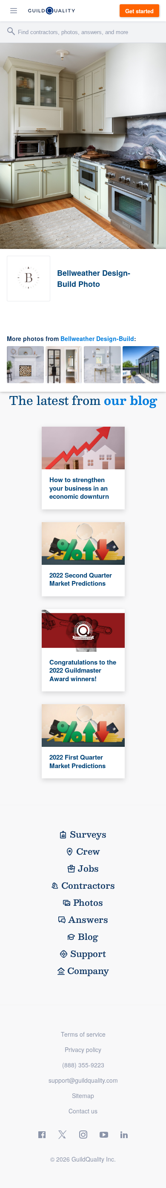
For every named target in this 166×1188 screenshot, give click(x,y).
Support (88, 953)
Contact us (83, 1111)
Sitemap (83, 1095)
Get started (139, 11)
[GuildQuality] (51, 10)
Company (88, 970)
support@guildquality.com (83, 1080)
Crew (88, 851)
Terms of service (83, 1034)
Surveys (88, 834)
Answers (88, 919)
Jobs (88, 868)
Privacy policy (83, 1049)
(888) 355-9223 (83, 1065)
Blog (88, 936)
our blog (130, 400)
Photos (88, 902)
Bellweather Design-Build (97, 338)
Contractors (88, 885)
